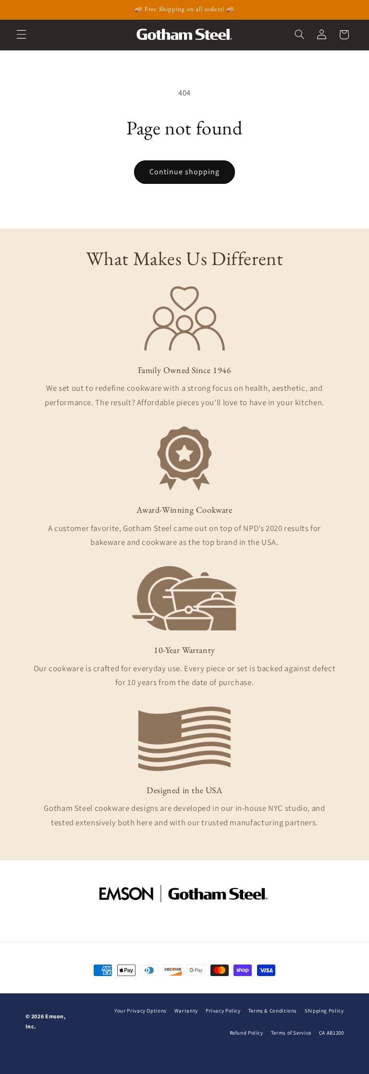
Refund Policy (246, 1032)
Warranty (186, 1010)
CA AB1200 (331, 1032)
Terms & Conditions (272, 1010)
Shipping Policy (324, 1010)
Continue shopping (184, 172)
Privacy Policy (223, 1010)
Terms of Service (291, 1032)
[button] (21, 35)
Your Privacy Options (140, 1010)
